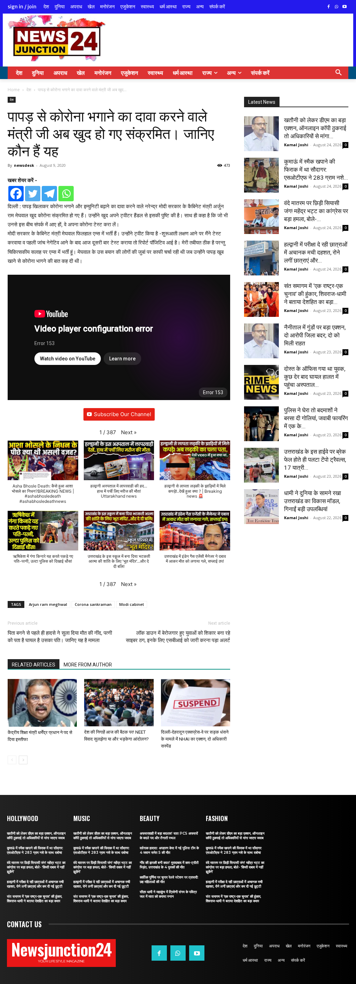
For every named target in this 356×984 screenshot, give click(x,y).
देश (28, 90)
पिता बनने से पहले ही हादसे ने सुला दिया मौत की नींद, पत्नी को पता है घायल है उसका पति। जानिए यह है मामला (60, 636)
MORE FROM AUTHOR (88, 664)
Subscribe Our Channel (122, 414)
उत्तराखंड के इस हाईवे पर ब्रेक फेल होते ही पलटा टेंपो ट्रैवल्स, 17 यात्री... (315, 459)
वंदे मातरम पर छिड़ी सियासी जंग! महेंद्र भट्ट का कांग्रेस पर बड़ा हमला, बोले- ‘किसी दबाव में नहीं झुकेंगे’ (36, 867)
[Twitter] (32, 193)
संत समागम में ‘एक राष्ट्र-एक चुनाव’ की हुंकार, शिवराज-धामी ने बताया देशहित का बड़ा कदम (34, 898)
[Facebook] (329, 7)
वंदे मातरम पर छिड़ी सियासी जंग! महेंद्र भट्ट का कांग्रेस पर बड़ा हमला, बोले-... (316, 211)
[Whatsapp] (66, 193)
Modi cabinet (131, 604)
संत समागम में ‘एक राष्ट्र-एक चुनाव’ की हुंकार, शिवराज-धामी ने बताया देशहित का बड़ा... (315, 293)
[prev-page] (12, 760)
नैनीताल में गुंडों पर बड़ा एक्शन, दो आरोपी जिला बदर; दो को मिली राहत (315, 335)
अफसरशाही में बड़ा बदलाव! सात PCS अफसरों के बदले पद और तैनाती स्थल (169, 835)
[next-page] (23, 760)
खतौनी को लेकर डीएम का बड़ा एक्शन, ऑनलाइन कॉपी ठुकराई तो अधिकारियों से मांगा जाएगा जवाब (36, 835)
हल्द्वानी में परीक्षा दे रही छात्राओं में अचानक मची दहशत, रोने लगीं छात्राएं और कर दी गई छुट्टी (35, 884)
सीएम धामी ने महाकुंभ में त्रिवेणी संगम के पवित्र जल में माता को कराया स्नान (168, 894)
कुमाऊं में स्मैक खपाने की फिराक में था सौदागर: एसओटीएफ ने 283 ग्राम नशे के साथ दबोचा (35, 850)
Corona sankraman (93, 604)
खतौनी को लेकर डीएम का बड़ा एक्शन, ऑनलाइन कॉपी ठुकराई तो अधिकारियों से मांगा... (315, 128)
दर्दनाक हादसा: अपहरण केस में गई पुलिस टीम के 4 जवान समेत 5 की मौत (169, 850)
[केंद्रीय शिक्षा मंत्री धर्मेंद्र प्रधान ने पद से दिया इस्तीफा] (42, 703)
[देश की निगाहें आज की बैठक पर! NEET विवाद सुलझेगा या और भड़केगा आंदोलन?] (118, 703)
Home (14, 90)
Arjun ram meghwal (48, 604)
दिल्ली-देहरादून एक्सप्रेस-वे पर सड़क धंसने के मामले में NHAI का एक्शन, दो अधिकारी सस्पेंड (194, 739)
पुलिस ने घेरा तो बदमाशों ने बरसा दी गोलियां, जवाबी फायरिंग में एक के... (316, 418)
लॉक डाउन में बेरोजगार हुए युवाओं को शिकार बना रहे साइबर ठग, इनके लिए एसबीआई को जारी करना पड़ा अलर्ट (178, 636)
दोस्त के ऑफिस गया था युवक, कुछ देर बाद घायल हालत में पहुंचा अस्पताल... (314, 376)
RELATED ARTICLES (33, 664)
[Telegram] (49, 193)
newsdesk (24, 165)
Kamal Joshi (296, 144)
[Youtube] (344, 7)
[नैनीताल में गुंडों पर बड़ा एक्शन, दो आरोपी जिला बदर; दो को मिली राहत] (261, 340)
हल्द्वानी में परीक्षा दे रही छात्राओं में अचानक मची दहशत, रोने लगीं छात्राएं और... (315, 252)
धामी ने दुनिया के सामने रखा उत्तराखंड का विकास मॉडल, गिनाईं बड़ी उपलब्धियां (312, 501)
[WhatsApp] (336, 7)
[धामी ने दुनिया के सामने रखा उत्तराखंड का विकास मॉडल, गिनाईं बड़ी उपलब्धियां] (261, 506)
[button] (338, 73)
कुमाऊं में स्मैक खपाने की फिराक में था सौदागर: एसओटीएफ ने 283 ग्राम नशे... (316, 169)
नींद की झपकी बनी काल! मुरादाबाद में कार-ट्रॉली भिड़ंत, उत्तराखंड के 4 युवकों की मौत (169, 864)
